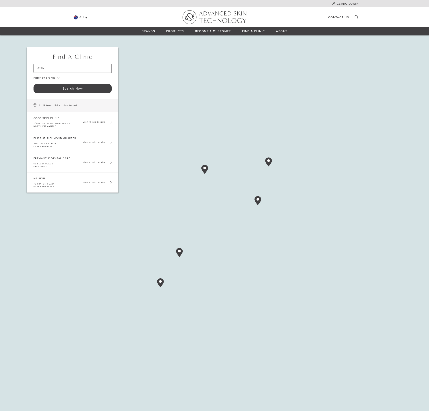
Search (357, 17)
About (281, 31)
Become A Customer (213, 31)
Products (175, 31)
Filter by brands (44, 78)
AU (81, 17)
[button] (204, 169)
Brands (148, 31)
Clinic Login (348, 4)
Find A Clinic (253, 31)
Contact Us (338, 17)
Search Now (73, 88)
